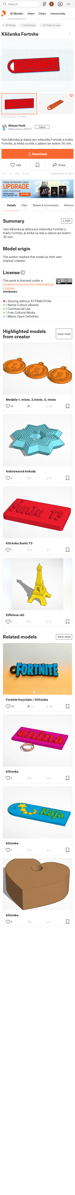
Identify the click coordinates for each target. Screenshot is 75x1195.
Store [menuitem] (30, 13)
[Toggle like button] (8, 406)
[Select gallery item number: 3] (40, 692)
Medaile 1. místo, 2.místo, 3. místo (31, 399)
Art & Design (29, 25)
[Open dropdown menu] (70, 33)
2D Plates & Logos (52, 25)
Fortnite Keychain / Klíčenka (27, 699)
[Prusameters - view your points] (51, 4)
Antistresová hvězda (20, 471)
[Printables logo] (3, 13)
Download (39, 154)
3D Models (10, 25)
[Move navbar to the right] (71, 13)
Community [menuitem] (57, 13)
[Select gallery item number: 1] (33, 692)
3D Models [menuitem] (16, 13)
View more (64, 334)
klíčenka (12, 771)
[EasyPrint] (44, 4)
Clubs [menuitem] (42, 13)
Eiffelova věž (15, 615)
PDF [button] (68, 220)
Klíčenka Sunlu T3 (19, 543)
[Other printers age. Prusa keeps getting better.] (37, 189)
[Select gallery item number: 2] (37, 692)
